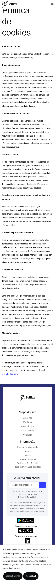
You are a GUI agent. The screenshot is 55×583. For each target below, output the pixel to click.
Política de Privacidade (27, 497)
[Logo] (9, 4)
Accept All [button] (31, 576)
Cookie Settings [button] (13, 576)
